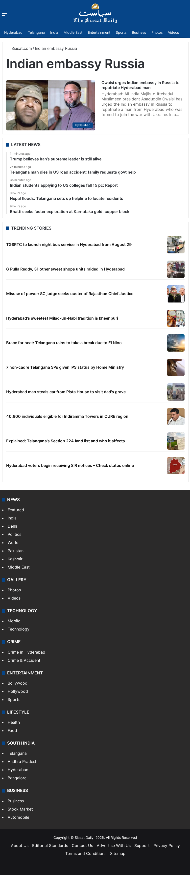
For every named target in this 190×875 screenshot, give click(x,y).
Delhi (12, 526)
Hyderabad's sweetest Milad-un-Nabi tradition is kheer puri (62, 318)
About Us (19, 845)
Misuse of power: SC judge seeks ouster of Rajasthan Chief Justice (69, 293)
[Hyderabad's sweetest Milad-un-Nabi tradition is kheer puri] (176, 318)
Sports (121, 32)
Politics (14, 534)
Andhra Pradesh (22, 761)
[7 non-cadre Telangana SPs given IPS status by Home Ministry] (176, 367)
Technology (18, 629)
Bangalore (17, 777)
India (54, 32)
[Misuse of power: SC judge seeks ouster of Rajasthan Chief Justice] (176, 293)
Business (139, 32)
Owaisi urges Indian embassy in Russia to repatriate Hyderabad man (140, 85)
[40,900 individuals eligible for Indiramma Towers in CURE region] (176, 416)
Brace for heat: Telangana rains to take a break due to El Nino (64, 342)
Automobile (18, 817)
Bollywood (17, 683)
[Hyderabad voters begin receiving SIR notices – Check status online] (176, 465)
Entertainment (99, 32)
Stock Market (20, 809)
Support (142, 845)
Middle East (73, 32)
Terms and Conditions (85, 853)
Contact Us (82, 845)
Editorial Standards (50, 845)
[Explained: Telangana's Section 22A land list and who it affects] (176, 441)
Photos (157, 32)
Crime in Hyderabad (26, 652)
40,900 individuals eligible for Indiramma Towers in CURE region (67, 416)
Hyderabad (13, 32)
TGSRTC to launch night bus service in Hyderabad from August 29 (69, 244)
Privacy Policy (166, 845)
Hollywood (18, 691)
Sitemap (117, 853)
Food (12, 730)
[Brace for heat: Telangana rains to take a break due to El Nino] (176, 343)
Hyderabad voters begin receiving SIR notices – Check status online (70, 465)
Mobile (14, 620)
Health (14, 722)
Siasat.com (21, 48)
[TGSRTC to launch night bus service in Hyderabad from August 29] (176, 244)
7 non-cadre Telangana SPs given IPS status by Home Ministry (65, 367)
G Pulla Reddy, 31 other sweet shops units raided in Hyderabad (65, 269)
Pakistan (16, 550)
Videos (173, 32)
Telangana (36, 32)
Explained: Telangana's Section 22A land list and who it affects (65, 440)
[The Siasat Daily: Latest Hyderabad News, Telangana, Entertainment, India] (95, 13)
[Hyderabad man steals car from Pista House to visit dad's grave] (176, 392)
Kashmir (15, 558)
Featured (16, 509)
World (13, 542)
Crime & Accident (24, 660)
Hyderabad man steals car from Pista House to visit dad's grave (66, 391)
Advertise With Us (114, 845)
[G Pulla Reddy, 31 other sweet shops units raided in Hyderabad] (176, 269)
